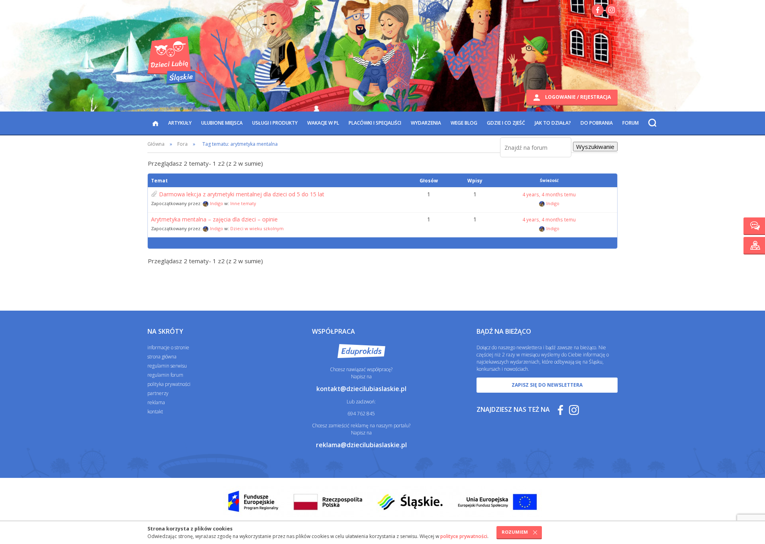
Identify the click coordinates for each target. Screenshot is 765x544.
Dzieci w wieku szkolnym (257, 228)
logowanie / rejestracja (577, 97)
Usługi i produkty (275, 122)
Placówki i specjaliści (375, 122)
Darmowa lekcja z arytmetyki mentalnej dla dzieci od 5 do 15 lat (241, 194)
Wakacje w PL (323, 122)
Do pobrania (597, 122)
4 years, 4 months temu (549, 194)
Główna (156, 144)
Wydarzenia (426, 122)
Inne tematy (243, 203)
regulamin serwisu (167, 365)
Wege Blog (464, 122)
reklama (156, 402)
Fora (182, 144)
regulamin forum (165, 375)
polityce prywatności (463, 536)
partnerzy (158, 393)
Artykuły (180, 122)
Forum (630, 122)
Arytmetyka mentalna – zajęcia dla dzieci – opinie (214, 219)
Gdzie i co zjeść (506, 122)
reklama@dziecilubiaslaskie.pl (361, 444)
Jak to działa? (553, 122)
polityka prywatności (168, 384)
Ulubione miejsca (222, 122)
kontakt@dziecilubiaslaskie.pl (361, 388)
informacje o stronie (168, 347)
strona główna (162, 356)
